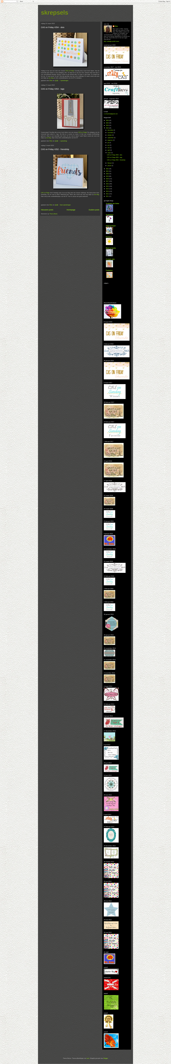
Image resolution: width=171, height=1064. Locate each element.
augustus (110, 140)
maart (109, 152)
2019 (107, 176)
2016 (107, 184)
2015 (107, 186)
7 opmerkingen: (64, 80)
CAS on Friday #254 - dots (52, 27)
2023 (107, 128)
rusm (87, 1058)
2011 (107, 196)
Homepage (71, 210)
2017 (107, 181)
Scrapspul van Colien (112, 203)
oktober (109, 135)
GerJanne (109, 237)
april (108, 150)
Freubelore (109, 270)
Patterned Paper (111, 226)
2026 (107, 120)
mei (108, 147)
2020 (107, 173)
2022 (107, 168)
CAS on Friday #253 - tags (52, 89)
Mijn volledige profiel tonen (111, 41)
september (110, 137)
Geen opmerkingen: (65, 205)
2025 (107, 123)
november (110, 132)
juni (108, 145)
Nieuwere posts (47, 210)
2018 (107, 178)
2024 (107, 125)
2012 (107, 194)
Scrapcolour (109, 214)
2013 (107, 191)
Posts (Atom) (53, 214)
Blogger (106, 1058)
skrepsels (54, 12)
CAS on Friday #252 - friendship (55, 149)
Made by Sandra (111, 248)
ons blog (51, 78)
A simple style (110, 259)
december (110, 130)
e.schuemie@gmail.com (111, 114)
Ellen (116, 26)
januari (109, 165)
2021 (107, 171)
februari (109, 163)
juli (108, 142)
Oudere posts (94, 210)
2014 (107, 188)
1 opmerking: (64, 141)
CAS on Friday (69, 70)
